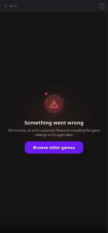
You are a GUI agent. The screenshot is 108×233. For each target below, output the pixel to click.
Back (13, 6)
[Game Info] (102, 6)
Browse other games (54, 147)
